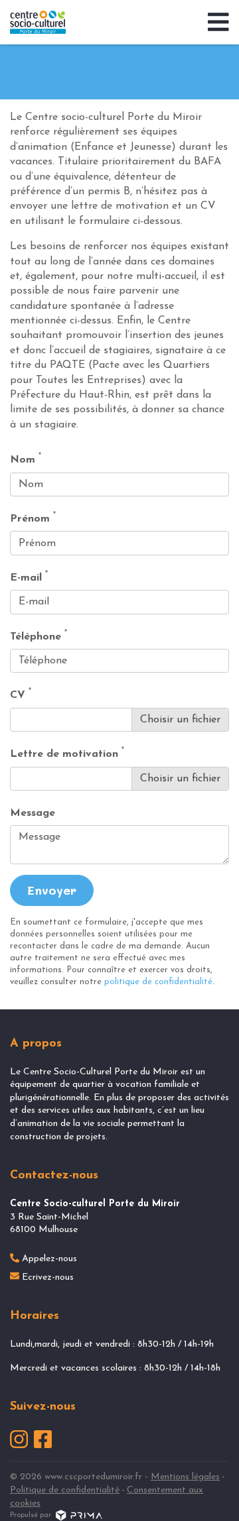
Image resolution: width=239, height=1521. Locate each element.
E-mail (29, 577)
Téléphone (38, 636)
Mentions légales (185, 1477)
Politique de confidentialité (65, 1490)
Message (32, 813)
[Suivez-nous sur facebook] (43, 1439)
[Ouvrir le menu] (210, 22)
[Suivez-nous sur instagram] (19, 1439)
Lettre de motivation (67, 753)
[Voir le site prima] (79, 1515)
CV (20, 694)
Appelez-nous (49, 1259)
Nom (25, 459)
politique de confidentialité (158, 982)
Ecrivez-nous (48, 1277)
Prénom (33, 518)
